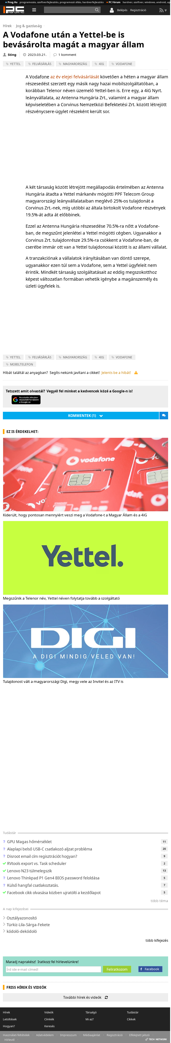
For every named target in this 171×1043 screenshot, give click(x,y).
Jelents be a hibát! (116, 372)
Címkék (49, 1019)
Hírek (7, 25)
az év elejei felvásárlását (74, 77)
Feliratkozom (117, 969)
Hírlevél (9, 1039)
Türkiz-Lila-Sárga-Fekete (28, 924)
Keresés (49, 1026)
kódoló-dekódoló (22, 931)
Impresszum (68, 1034)
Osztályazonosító (22, 918)
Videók (48, 1012)
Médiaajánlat (91, 1034)
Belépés (122, 10)
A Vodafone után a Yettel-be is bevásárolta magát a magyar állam (73, 39)
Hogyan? (9, 1026)
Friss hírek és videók (26, 987)
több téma (159, 900)
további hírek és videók (82, 997)
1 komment (67, 54)
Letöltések (10, 1019)
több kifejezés (157, 940)
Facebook (152, 969)
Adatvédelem (45, 1034)
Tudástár (9, 832)
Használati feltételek (16, 1034)
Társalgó (91, 1012)
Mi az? (90, 1019)
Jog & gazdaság (29, 25)
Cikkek (131, 1019)
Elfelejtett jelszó (139, 1034)
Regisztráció (138, 10)
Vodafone (39, 77)
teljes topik (163, 415)
